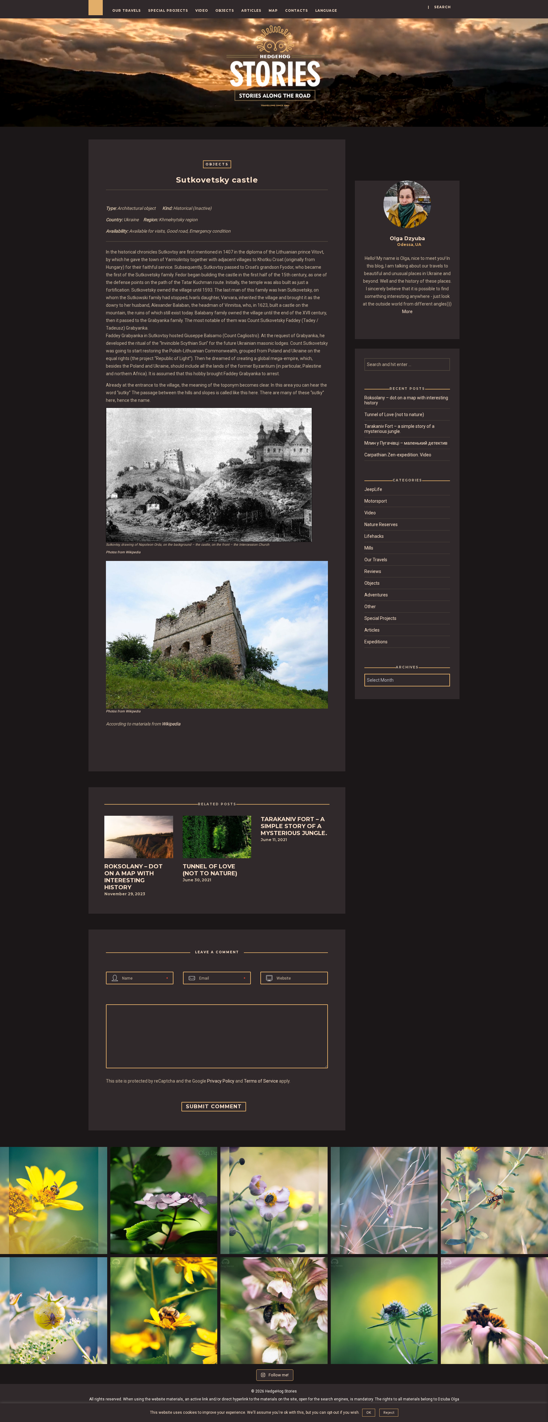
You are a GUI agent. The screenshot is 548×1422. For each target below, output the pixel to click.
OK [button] (368, 1413)
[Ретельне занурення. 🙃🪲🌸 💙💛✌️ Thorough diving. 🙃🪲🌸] (274, 1200)
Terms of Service (261, 1081)
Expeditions (376, 641)
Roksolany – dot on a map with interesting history (406, 400)
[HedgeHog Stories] (274, 64)
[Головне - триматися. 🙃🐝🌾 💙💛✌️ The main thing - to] (494, 1200)
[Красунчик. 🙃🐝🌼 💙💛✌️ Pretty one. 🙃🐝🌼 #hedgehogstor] (164, 1310)
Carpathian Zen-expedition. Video (397, 454)
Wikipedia (171, 723)
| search (439, 7)
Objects (224, 11)
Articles (251, 11)
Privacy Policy (220, 1081)
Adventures (376, 594)
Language (326, 11)
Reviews (372, 571)
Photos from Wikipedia (123, 552)
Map (273, 11)
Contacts (296, 11)
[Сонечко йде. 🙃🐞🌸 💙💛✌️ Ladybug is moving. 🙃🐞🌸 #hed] (164, 1200)
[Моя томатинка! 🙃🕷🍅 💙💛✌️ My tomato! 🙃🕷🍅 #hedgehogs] (53, 1310)
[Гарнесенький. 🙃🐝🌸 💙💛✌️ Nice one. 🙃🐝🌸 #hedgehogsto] (494, 1310)
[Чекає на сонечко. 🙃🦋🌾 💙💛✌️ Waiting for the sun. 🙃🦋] (384, 1200)
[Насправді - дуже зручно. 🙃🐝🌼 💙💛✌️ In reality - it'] (53, 1200)
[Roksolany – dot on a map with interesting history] (138, 838)
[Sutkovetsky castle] (212, 745)
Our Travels (126, 11)
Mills (368, 547)
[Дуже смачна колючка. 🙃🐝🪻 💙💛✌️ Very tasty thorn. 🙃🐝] (384, 1310)
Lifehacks (374, 536)
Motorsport (375, 501)
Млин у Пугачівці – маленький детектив (405, 443)
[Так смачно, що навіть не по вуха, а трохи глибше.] (274, 1310)
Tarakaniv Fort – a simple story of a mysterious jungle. (399, 429)
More (407, 311)
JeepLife (373, 489)
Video (201, 11)
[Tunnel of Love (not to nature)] (217, 838)
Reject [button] (388, 1413)
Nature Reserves (381, 524)
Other (370, 606)
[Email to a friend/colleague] (221, 745)
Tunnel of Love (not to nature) (394, 414)
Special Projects (168, 11)
